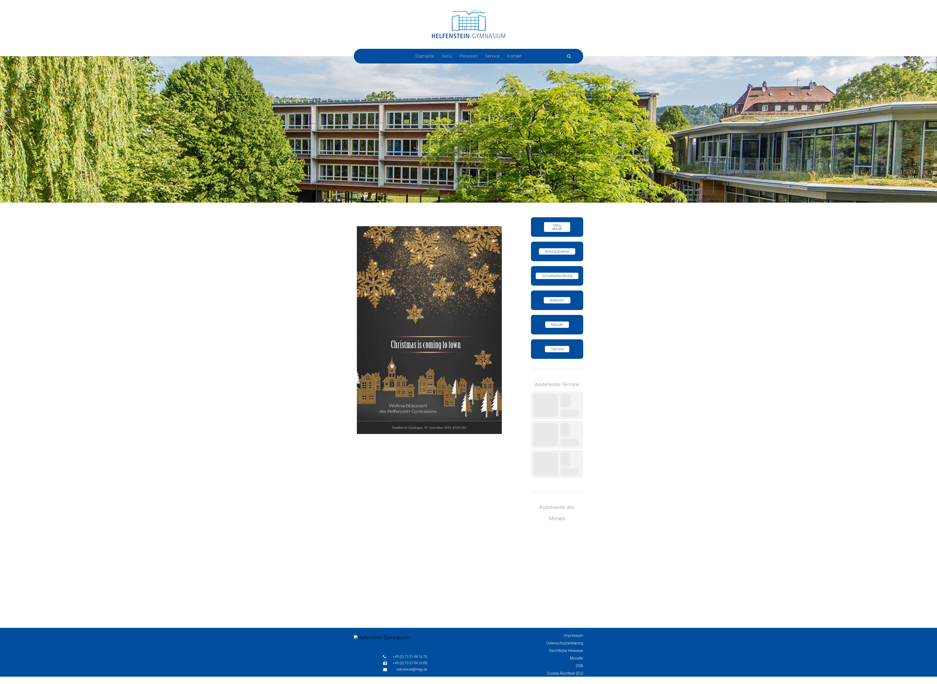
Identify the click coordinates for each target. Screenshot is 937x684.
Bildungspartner (557, 251)
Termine (557, 349)
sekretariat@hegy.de (411, 669)
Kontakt (514, 56)
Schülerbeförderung (557, 276)
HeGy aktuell (557, 227)
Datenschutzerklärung (564, 643)
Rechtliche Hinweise (566, 650)
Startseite (424, 56)
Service (492, 56)
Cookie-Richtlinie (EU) (565, 673)
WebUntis (557, 300)
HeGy (446, 56)
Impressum (573, 635)
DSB (579, 665)
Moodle (557, 325)
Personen (468, 56)
